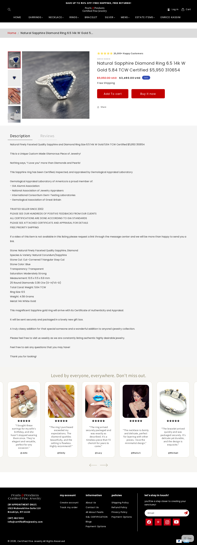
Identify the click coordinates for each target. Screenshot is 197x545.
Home (12, 33)
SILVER (109, 17)
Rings (73, 17)
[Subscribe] (185, 513)
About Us (91, 502)
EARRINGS (35, 17)
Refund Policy (119, 507)
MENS (124, 17)
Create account (69, 502)
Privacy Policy (119, 512)
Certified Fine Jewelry (30, 541)
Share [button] (103, 107)
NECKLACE (55, 17)
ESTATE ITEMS (144, 17)
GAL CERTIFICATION (96, 516)
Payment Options (96, 526)
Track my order (69, 507)
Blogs (89, 521)
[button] (10, 9)
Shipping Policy (120, 502)
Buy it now (148, 94)
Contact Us (92, 507)
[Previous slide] (93, 465)
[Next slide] (104, 465)
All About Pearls (95, 512)
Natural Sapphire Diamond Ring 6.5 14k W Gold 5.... (57, 33)
